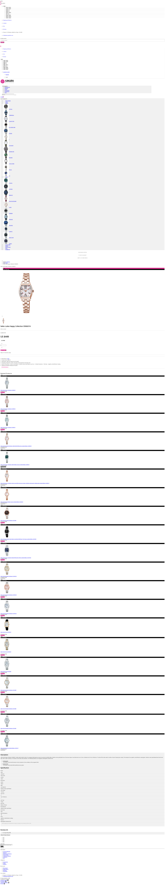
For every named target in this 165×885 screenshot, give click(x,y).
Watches (6, 88)
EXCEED (10, 133)
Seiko (6, 177)
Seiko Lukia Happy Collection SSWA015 (8, 390)
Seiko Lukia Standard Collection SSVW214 (8, 594)
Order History (5, 869)
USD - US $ (8, 17)
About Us (5, 852)
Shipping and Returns (7, 20)
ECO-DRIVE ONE (12, 127)
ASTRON (10, 189)
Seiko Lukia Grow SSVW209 (6, 671)
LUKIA (10, 207)
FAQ (4, 26)
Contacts (4, 23)
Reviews (4, 29)
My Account (5, 868)
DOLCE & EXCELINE (12, 201)
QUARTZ (10, 231)
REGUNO (11, 157)
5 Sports (10, 183)
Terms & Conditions (7, 856)
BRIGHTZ (11, 195)
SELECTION (11, 237)
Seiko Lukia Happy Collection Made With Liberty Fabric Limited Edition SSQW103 (16, 557)
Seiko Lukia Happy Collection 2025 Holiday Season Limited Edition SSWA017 (15, 464)
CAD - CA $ (8, 8)
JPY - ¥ (7, 13)
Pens (6, 92)
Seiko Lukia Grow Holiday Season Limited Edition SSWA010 (12, 501)
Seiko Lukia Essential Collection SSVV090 (8, 520)
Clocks (6, 89)
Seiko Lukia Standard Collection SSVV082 (8, 708)
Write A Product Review (5, 835)
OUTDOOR (11, 145)
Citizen (6, 103)
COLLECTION (11, 121)
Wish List (5, 870)
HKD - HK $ (8, 12)
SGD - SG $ (8, 16)
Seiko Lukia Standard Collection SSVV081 (8, 728)
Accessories (7, 90)
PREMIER (11, 213)
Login (7, 77)
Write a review (3, 329)
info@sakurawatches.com (8, 35)
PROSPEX (11, 225)
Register (7, 74)
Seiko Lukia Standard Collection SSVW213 (8, 613)
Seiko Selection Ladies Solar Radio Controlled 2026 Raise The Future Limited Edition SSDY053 (18, 539)
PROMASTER (11, 151)
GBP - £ (7, 11)
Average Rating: (6, 832)
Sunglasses (7, 91)
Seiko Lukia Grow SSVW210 (6, 651)
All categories (7, 87)
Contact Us (5, 857)
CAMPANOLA (11, 115)
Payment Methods (6, 851)
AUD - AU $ (8, 7)
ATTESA (10, 109)
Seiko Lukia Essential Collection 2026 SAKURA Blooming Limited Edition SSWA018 (16, 446)
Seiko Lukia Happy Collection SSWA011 (8, 427)
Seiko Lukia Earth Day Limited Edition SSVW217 (9, 748)
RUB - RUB (8, 15)
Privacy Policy (5, 854)
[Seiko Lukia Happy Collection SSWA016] (26, 316)
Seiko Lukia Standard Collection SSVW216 (8, 576)
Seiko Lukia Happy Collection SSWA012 (8, 408)
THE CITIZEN (11, 163)
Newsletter (5, 871)
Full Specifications (4, 367)
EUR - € (7, 10)
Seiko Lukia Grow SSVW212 (6, 632)
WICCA (10, 169)
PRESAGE (11, 219)
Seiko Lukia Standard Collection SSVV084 (8, 690)
